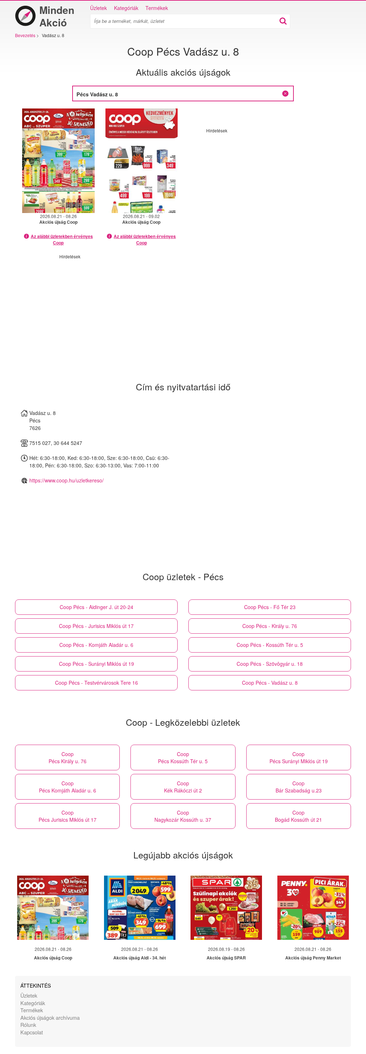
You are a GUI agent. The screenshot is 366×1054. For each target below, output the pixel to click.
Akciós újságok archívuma (50, 1017)
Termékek (156, 7)
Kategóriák (126, 7)
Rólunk (28, 1024)
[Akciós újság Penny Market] (313, 908)
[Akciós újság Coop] (53, 908)
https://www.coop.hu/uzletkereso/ (66, 480)
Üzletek (98, 7)
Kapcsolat (31, 1032)
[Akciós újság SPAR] (226, 908)
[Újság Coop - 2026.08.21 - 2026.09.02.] (141, 160)
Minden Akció (56, 16)
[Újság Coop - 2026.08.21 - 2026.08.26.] (58, 160)
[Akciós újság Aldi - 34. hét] (139, 908)
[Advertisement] (266, 183)
